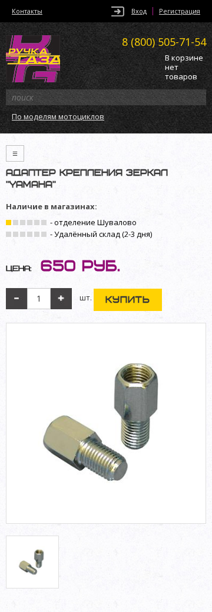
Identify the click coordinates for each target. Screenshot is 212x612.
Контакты (27, 11)
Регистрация (179, 11)
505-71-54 (164, 42)
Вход (139, 11)
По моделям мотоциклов (58, 116)
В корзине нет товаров (184, 67)
